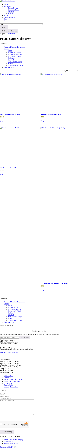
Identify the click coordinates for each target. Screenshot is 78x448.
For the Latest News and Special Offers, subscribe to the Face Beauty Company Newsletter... (30, 334)
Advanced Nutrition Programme (14, 47)
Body (10, 51)
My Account (8, 383)
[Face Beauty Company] (8, 1)
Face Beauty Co (9, 67)
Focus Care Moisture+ (15, 54)
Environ (6, 49)
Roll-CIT (11, 60)
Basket (4, 27)
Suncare (10, 63)
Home (6, 4)
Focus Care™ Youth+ (15, 56)
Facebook (3, 352)
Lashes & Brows (13, 10)
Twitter (9, 352)
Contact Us (7, 378)
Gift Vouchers (8, 376)
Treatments (7, 6)
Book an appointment (9, 31)
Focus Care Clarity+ (14, 52)
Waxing (10, 13)
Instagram (15, 352)
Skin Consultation (10, 17)
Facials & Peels (13, 8)
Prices (6, 15)
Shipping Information (11, 387)
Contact (6, 21)
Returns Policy (9, 385)
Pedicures (11, 12)
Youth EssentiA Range (15, 65)
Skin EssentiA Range (15, 62)
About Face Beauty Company (13, 379)
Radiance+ (11, 58)
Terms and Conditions (11, 443)
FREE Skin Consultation (12, 381)
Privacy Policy (8, 441)
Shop (5, 19)
